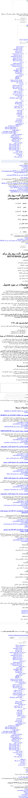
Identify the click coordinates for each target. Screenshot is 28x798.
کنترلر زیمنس (18, 50)
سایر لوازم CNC (18, 156)
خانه (27, 183)
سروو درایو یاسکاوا (17, 59)
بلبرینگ (20, 155)
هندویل (24, 183)
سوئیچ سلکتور (18, 124)
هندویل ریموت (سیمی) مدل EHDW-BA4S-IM (14, 431)
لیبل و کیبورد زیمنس (17, 86)
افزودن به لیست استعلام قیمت (21, 236)
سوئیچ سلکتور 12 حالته (10, 127)
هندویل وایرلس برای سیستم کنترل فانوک (16, 478)
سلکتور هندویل (15, 130)
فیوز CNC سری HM (14, 148)
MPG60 (17, 78)
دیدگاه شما (25, 382)
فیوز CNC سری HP (14, 149)
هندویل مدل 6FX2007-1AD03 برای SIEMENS (14, 415)
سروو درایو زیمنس (17, 57)
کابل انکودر (19, 110)
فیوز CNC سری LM (14, 146)
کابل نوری (19, 111)
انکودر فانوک (19, 68)
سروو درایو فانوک (17, 54)
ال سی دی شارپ (17, 91)
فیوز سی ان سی (18, 142)
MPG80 (17, 77)
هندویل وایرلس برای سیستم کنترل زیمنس (15, 462)
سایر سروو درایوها (17, 60)
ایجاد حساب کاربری (23, 776)
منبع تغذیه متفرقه (14, 137)
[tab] (12, 246)
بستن (26, 243)
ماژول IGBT (19, 151)
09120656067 (24, 610)
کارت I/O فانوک (15, 139)
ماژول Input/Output (17, 138)
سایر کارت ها (15, 141)
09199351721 (24, 613)
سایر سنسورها (18, 103)
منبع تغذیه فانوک (15, 135)
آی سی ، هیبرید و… (17, 152)
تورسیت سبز (19, 120)
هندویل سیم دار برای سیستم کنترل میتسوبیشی (14, 493)
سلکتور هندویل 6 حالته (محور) (8, 132)
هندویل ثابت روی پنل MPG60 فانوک (19, 191)
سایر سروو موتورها (17, 66)
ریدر (21, 99)
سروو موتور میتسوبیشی (16, 64)
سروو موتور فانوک (17, 63)
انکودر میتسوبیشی (17, 70)
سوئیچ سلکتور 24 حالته (10, 128)
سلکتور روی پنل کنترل (13, 125)
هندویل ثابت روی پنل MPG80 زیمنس (19, 187)
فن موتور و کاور (18, 107)
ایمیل (26, 397)
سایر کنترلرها (18, 52)
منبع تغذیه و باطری (17, 134)
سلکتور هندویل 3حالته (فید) (9, 131)
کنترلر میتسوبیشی (17, 49)
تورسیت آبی (19, 118)
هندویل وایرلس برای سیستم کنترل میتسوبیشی (14, 446)
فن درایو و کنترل (18, 106)
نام (27, 394)
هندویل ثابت (19, 75)
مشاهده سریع (24, 425)
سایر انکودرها (18, 73)
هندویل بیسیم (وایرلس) (16, 81)
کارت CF (20, 96)
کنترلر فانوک (19, 47)
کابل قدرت (19, 114)
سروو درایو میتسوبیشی (16, 56)
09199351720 (24, 612)
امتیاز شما (25, 379)
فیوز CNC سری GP (14, 145)
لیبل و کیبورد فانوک (17, 85)
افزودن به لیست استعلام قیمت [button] (20, 423)
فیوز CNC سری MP (14, 144)
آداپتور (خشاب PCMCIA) (16, 98)
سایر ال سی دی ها (17, 93)
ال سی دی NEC (18, 92)
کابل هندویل (19, 113)
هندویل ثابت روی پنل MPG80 (9, 183)
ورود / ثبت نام (21, 764)
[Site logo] (20, 12)
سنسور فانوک (18, 102)
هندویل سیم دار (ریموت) (16, 79)
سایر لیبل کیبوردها (17, 88)
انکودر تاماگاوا (18, 71)
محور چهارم (19, 154)
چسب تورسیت (18, 121)
